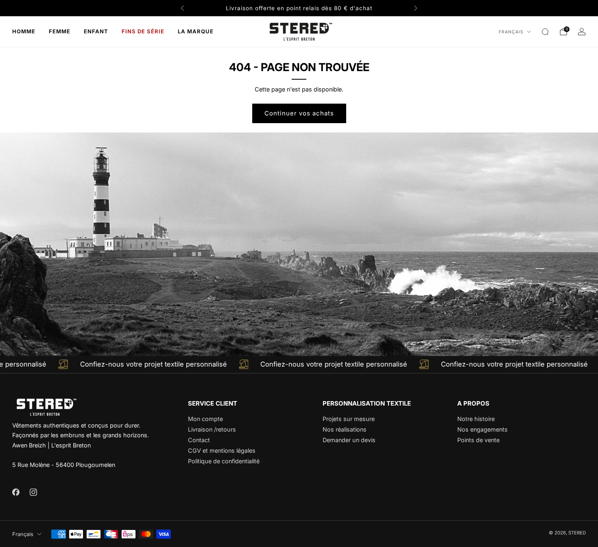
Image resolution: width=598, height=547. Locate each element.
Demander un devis (349, 439)
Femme (59, 31)
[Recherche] (545, 32)
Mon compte (205, 418)
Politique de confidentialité (224, 461)
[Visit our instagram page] (33, 492)
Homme (23, 31)
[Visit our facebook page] (15, 492)
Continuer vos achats (299, 113)
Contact (199, 439)
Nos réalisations (345, 429)
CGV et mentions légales (221, 450)
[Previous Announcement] (182, 8)
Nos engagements (482, 429)
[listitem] (299, 8)
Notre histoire (476, 418)
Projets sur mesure (349, 418)
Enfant (96, 31)
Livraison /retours (212, 429)
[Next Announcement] (415, 8)
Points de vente (478, 439)
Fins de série (143, 31)
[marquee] (299, 364)
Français (511, 32)
